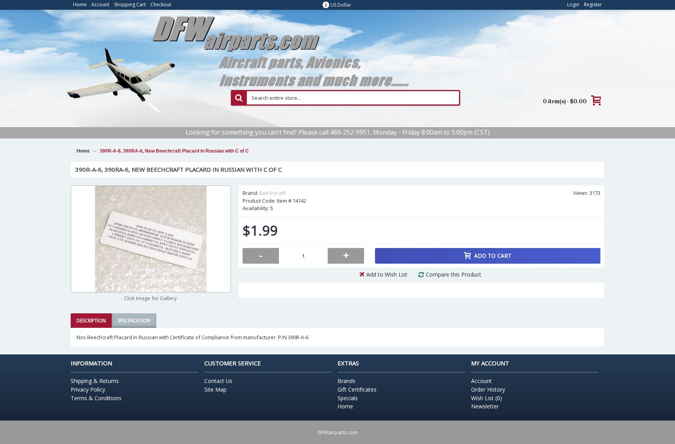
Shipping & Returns (95, 381)
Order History (488, 389)
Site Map (215, 389)
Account (481, 381)
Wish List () (486, 398)
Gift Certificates (357, 389)
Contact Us (218, 381)
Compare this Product (453, 274)
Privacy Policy (88, 389)
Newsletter (485, 406)
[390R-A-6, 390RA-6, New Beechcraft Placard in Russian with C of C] (151, 239)
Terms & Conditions (96, 398)
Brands (346, 381)
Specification (134, 320)
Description (91, 320)
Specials (348, 398)
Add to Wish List (386, 274)
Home (345, 406)
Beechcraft (272, 192)
